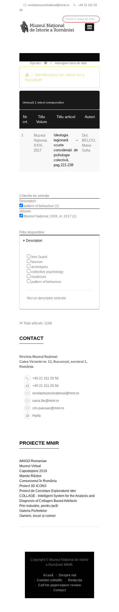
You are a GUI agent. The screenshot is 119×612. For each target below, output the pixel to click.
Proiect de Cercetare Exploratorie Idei (47, 491)
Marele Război (30, 476)
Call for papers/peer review (59, 585)
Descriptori (34, 241)
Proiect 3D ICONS (32, 486)
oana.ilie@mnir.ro (45, 401)
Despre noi (67, 575)
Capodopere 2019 (33, 471)
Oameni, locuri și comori (37, 516)
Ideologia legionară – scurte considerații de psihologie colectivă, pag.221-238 (66, 150)
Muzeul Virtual (30, 466)
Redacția (75, 580)
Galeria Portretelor (33, 511)
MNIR (68, 565)
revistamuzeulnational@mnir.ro (48, 5)
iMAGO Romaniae (33, 461)
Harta (36, 416)
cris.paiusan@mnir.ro (48, 408)
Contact (59, 590)
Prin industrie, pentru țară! (38, 506)
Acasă (48, 575)
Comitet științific (50, 580)
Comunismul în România (38, 481)
